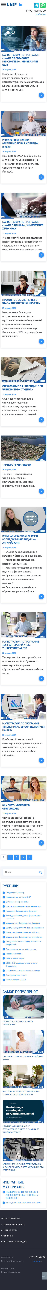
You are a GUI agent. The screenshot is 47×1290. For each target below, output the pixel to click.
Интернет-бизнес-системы (10, 1272)
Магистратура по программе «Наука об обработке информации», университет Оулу (20, 60)
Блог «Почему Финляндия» (14, 1242)
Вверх (44, 1276)
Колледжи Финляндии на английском (22, 932)
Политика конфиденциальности (12, 1261)
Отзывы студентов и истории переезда (23, 970)
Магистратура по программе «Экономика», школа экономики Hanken (23, 727)
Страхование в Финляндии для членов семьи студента (22, 388)
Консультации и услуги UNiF (18, 897)
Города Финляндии (14, 953)
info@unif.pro (41, 14)
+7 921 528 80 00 (36, 10)
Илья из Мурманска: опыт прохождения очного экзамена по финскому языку (21, 1129)
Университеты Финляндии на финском (23, 923)
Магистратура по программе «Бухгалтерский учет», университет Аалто (20, 645)
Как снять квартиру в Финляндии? (16, 807)
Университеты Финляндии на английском (24, 937)
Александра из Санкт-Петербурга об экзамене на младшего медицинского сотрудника (23, 1167)
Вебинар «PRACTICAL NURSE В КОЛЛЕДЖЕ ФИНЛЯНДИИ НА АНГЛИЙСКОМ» (20, 539)
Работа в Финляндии (15, 958)
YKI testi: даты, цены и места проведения (18, 1023)
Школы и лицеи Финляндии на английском (25, 928)
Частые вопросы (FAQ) (16, 979)
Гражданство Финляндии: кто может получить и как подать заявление (22, 1195)
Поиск (40, 872)
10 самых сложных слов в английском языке (23, 1058)
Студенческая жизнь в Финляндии (21, 949)
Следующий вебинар (15, 892)
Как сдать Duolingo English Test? (23, 1202)
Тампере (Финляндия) (16, 464)
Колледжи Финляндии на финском (21, 911)
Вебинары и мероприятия (17, 902)
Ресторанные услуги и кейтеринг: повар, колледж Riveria (20, 143)
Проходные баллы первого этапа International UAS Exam (21, 301)
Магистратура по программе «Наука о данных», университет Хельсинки (22, 225)
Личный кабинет (20, 4)
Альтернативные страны (16, 975)
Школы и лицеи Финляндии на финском (23, 906)
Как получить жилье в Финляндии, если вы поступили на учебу (21, 1093)
